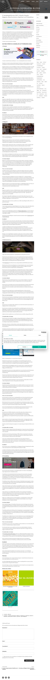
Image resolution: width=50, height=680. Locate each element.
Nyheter (37, 38)
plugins (46, 81)
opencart (6, 616)
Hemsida (9, 614)
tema (45, 88)
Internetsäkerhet (39, 36)
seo (37, 83)
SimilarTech (7, 262)
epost (41, 69)
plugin (42, 81)
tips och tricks (44, 92)
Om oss (41, 1)
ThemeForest (29, 215)
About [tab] (40, 335)
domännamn (39, 63)
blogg (38, 62)
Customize (24, 346)
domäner (44, 62)
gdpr (37, 72)
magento (31, 615)
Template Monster (5, 216)
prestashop (10, 616)
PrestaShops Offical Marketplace (9, 533)
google (41, 72)
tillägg (38, 90)
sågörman (38, 86)
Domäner (37, 27)
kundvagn (27, 615)
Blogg (37, 1)
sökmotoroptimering (40, 88)
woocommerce (24, 616)
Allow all (39, 346)
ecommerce (39, 67)
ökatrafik (43, 97)
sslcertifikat (39, 85)
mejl (43, 79)
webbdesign (41, 95)
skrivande (40, 83)
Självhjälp (37, 43)
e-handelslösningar (12, 615)
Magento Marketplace (23, 210)
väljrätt (19, 616)
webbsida (45, 95)
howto (38, 74)
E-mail (37, 32)
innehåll (41, 74)
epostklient (44, 69)
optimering (38, 81)
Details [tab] (25, 335)
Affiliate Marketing (39, 23)
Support (33, 1)
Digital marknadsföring (39, 25)
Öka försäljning (38, 40)
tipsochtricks (39, 92)
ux (37, 95)
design (41, 62)
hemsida (18, 615)
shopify (14, 616)
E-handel (5, 614)
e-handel (5, 615)
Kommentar (4, 627)
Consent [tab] (10, 335)
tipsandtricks (44, 90)
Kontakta (45, 1)
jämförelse (22, 615)
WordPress (38, 47)
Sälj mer (43, 85)
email (38, 69)
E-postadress (5, 646)
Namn (3, 641)
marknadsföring (39, 79)
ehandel (43, 67)
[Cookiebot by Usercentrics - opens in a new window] (42, 332)
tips (40, 90)
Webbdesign (38, 45)
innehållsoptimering (40, 76)
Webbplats (4, 651)
